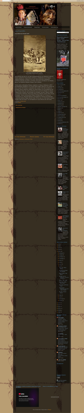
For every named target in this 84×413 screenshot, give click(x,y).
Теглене (59, 118)
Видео (59, 86)
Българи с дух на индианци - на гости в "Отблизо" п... (64, 277)
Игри (59, 94)
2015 (59, 251)
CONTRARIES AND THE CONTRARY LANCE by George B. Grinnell (62, 348)
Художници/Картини (62, 122)
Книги (59, 100)
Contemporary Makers (62, 326)
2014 (59, 302)
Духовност (60, 92)
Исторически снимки (62, 97)
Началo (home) (18, 27)
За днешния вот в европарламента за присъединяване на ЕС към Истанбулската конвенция (63, 341)
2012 (59, 306)
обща (59, 111)
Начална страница (34, 136)
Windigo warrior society (66, 192)
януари (60, 300)
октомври (61, 256)
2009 (59, 312)
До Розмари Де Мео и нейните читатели (66, 216)
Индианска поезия (61, 95)
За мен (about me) (54, 27)
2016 (59, 249)
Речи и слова (60, 115)
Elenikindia (60, 352)
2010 (59, 310)
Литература (60, 101)
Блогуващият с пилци (62, 338)
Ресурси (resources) (28, 27)
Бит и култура (60, 84)
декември (61, 253)
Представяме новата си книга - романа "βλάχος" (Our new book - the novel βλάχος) (63, 39)
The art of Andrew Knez (65, 186)
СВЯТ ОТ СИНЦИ (62, 359)
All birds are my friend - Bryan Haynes (63, 271)
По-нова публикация (20, 136)
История (59, 98)
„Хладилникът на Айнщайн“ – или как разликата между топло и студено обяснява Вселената (62, 321)
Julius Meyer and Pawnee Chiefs (63, 285)
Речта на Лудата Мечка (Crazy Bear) (65, 129)
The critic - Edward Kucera (62, 292)
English (19, 102)
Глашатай (60, 89)
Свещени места (61, 117)
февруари (61, 298)
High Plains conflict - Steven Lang (63, 282)
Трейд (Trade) (37, 27)
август (60, 260)
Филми (59, 120)
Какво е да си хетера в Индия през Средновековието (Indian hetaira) (62, 355)
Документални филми (62, 90)
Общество (60, 112)
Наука (59, 109)
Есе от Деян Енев (65, 174)
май (60, 265)
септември (61, 258)
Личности (60, 103)
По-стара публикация (48, 136)
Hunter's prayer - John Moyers (63, 274)
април (60, 295)
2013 (59, 304)
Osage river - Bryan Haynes (62, 268)
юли (60, 262)
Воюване (60, 87)
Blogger (49, 409)
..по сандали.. (60, 333)
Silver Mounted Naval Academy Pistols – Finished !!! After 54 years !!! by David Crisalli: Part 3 (63, 328)
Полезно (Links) (45, 27)
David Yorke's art (65, 165)
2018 (59, 245)
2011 (59, 308)
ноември (61, 254)
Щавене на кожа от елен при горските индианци (65, 205)
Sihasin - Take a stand (63, 280)
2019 (59, 244)
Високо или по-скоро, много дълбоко (66, 153)
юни (60, 264)
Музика (59, 108)
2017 (59, 247)
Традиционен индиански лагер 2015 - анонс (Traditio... (64, 288)
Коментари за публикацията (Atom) (26, 139)
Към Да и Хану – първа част (62, 335)
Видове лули (65, 140)
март (60, 296)
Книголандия (61, 317)
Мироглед (60, 104)
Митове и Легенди (61, 106)
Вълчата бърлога (61, 346)
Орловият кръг (61, 114)
